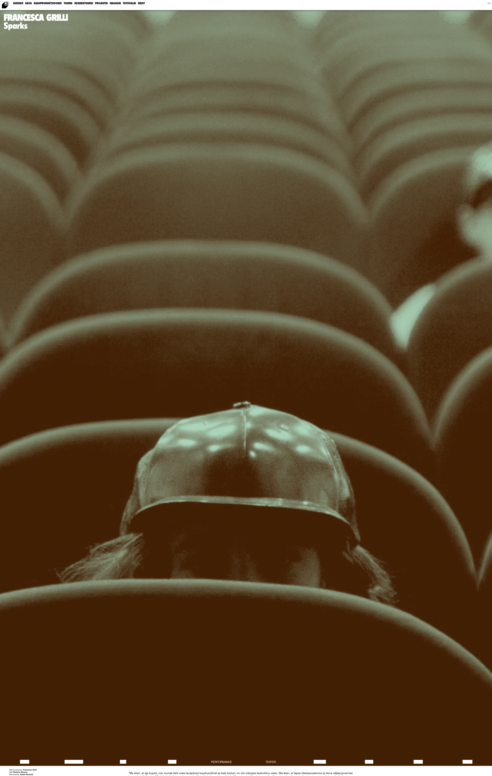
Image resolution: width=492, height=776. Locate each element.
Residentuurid (83, 3)
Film (123, 762)
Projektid (101, 3)
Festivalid (129, 3)
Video (369, 762)
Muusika (320, 762)
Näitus (467, 762)
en (489, 3)
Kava (28, 3)
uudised (18, 3)
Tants (172, 762)
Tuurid (68, 3)
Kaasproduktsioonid (48, 3)
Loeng (24, 762)
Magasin (115, 3)
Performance (221, 762)
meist (141, 3)
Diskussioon (74, 762)
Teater (270, 762)
